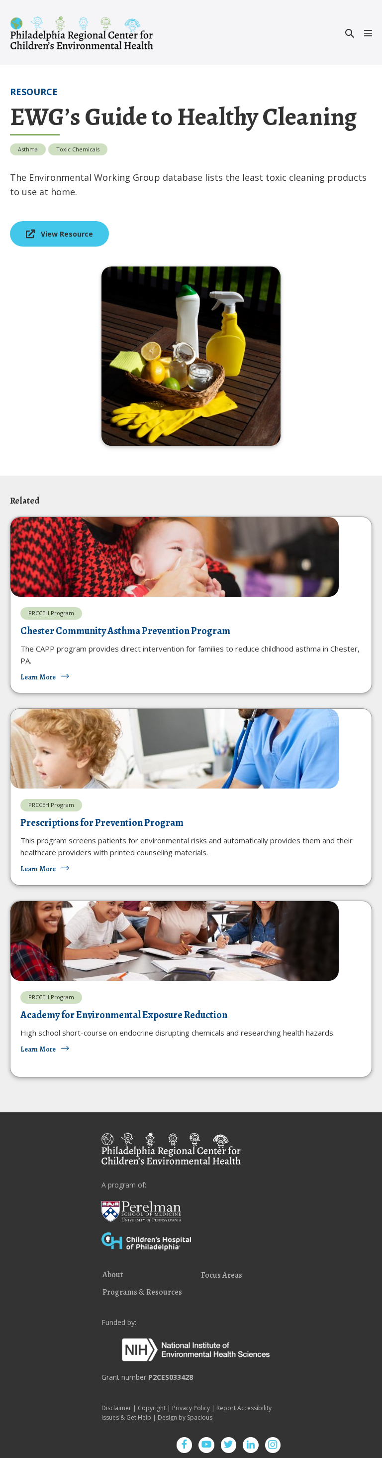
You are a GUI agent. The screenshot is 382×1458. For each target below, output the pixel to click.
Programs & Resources (142, 1292)
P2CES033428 (170, 1377)
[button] (349, 33)
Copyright (152, 1408)
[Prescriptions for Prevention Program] (174, 748)
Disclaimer (116, 1408)
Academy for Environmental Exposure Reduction (123, 1015)
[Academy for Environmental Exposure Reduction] (174, 940)
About (112, 1275)
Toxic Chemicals (77, 149)
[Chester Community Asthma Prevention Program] (174, 556)
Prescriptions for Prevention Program (102, 822)
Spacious (199, 1417)
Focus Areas (221, 1275)
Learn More (38, 677)
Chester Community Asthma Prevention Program (125, 631)
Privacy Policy (191, 1408)
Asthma (28, 149)
